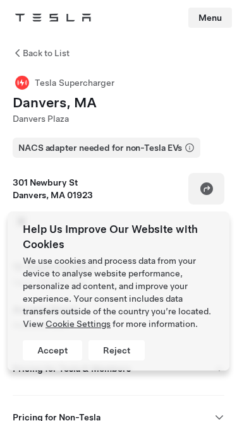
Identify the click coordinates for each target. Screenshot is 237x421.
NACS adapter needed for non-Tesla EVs (100, 148)
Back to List (46, 53)
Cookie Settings (78, 324)
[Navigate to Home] (53, 17)
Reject (116, 350)
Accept (52, 350)
